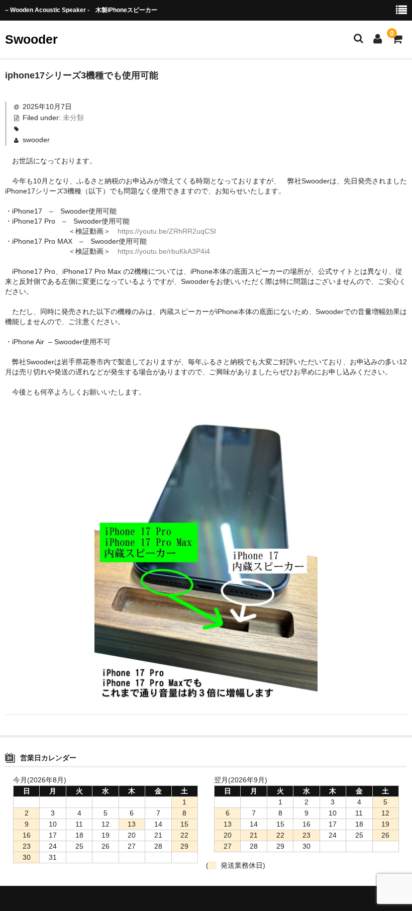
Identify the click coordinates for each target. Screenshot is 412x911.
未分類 (73, 118)
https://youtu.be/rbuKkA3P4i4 (164, 251)
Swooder (31, 39)
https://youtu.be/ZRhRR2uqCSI (167, 231)
